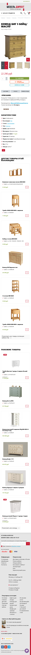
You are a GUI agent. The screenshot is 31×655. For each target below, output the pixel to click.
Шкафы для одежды (13, 609)
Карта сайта (4, 631)
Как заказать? (26, 1)
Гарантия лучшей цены (19, 570)
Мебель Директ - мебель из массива (13, 633)
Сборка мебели (17, 563)
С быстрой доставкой (23, 608)
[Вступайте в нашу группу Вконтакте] (2, 647)
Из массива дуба (24, 601)
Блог (14, 568)
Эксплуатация (16, 566)
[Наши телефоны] (25, 13)
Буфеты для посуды (13, 598)
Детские (4, 601)
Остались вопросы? (7, 535)
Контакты (4, 564)
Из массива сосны (23, 598)
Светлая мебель (4, 606)
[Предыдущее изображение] (3, 47)
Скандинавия (10, 123)
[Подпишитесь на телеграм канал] (9, 647)
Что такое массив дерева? (13, 622)
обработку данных (16, 546)
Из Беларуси (23, 603)
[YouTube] (5, 647)
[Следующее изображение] (27, 47)
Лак (11, 121)
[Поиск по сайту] (21, 13)
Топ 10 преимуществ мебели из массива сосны (17, 626)
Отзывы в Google (13, 590)
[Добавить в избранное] (3, 150)
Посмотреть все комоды (10, 528)
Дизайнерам (4, 561)
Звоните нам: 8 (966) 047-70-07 (10, 537)
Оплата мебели (17, 561)
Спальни (4, 599)
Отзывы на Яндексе (14, 588)
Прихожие (5, 603)
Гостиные (4, 598)
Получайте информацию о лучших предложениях (14, 540)
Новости (3, 563)
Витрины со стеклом (13, 613)
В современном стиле (24, 611)
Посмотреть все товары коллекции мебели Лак (13, 336)
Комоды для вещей (13, 602)
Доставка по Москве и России (21, 559)
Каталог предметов (9, 13)
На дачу (22, 605)
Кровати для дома (13, 606)
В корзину (21, 78)
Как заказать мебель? (19, 564)
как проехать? (14, 585)
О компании (4, 559)
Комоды (8, 126)
